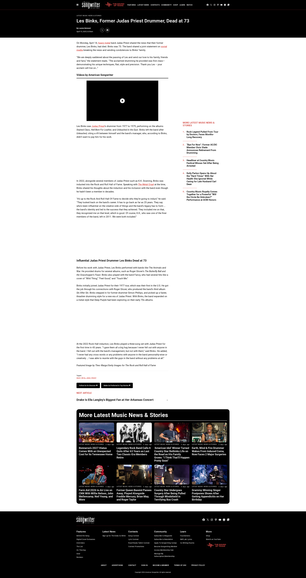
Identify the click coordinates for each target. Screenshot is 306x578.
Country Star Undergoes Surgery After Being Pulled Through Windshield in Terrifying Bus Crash (169, 495)
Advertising (117, 565)
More (209, 531)
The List (79, 546)
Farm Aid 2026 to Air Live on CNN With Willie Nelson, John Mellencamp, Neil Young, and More (96, 495)
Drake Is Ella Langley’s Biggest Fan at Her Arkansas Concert (114, 399)
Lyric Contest (133, 539)
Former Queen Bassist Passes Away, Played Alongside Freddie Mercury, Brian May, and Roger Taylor (134, 495)
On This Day (81, 550)
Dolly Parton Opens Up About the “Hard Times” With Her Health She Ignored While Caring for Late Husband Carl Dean (201, 178)
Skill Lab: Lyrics (186, 539)
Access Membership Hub (164, 550)
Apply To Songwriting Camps (165, 543)
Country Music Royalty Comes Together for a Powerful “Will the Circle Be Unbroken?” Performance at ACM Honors (202, 195)
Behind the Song (82, 536)
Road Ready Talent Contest (139, 543)
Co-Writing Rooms (187, 543)
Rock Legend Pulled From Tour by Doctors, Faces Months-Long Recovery (202, 135)
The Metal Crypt (146, 184)
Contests (155, 5)
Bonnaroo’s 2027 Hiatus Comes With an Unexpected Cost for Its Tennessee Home (95, 451)
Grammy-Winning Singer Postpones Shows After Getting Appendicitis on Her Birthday (208, 495)
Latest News (143, 5)
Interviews (80, 543)
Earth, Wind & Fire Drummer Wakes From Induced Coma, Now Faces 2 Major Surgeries (209, 451)
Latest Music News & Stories (88, 15)
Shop (175, 5)
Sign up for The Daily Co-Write (114, 536)
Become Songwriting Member (165, 546)
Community (166, 5)
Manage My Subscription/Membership (164, 555)
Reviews (79, 557)
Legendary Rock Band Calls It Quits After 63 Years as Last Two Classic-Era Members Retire (134, 453)
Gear (78, 554)
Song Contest (133, 536)
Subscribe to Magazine (163, 536)
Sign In (144, 565)
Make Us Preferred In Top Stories (116, 385)
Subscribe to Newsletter (163, 539)
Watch (190, 5)
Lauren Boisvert (85, 28)
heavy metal (104, 43)
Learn (182, 5)
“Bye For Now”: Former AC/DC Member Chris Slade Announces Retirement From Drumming (202, 148)
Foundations (185, 536)
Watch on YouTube (213, 539)
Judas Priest (98, 126)
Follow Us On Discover (87, 385)
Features (131, 5)
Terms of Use (180, 565)
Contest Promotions (136, 546)
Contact (132, 565)
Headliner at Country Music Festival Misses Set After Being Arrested (203, 163)
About (104, 565)
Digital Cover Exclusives (85, 539)
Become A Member (161, 565)
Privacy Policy (198, 565)
